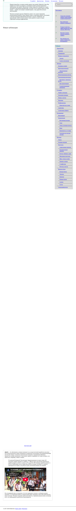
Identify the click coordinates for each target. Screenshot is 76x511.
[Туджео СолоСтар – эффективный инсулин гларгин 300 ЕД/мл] (27, 292)
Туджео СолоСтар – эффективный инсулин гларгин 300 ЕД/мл (27, 309)
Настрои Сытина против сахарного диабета (64, 34)
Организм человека (63, 95)
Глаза (61, 123)
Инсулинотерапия (64, 83)
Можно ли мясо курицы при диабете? (19, 184)
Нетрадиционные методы (64, 74)
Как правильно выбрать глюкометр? (18, 144)
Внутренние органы (65, 120)
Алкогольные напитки (65, 147)
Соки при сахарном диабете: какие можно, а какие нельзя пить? (66, 17)
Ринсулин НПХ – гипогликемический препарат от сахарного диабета (27, 225)
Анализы (60, 50)
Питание (59, 137)
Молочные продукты (65, 156)
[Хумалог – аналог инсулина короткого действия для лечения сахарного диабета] (27, 250)
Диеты (60, 139)
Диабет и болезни (62, 92)
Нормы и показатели (63, 56)
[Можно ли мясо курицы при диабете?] (27, 167)
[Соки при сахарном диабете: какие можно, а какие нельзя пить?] (57, 17)
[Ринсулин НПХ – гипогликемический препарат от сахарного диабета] (27, 208)
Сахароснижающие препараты (64, 87)
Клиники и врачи (62, 66)
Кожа (61, 128)
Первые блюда (63, 179)
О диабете (59, 90)
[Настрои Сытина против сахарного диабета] (57, 33)
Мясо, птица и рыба (65, 158)
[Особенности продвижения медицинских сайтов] (27, 87)
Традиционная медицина (64, 77)
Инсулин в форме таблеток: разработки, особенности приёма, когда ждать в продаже (25, 392)
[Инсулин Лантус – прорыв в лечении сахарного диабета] (27, 417)
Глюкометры (61, 53)
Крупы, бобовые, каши (65, 153)
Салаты (61, 182)
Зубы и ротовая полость (66, 125)
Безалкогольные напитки (64, 150)
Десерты (62, 174)
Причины (60, 100)
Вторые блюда (63, 171)
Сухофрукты (63, 164)
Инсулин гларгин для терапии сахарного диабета (23, 351)
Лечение (59, 63)
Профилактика (62, 103)
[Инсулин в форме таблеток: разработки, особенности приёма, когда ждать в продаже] (27, 375)
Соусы (61, 184)
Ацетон (61, 58)
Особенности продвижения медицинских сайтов (23, 103)
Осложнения (60, 113)
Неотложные (61, 115)
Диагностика (60, 48)
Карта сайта (18, 508)
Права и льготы (62, 97)
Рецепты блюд (61, 169)
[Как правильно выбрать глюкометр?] (27, 127)
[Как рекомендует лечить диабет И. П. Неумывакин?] (57, 39)
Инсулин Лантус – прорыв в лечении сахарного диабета (26, 433)
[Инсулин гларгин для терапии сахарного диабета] (27, 334)
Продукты (60, 144)
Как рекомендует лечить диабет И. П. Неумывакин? (65, 40)
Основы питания (62, 142)
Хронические (61, 118)
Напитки (62, 176)
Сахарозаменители (63, 187)
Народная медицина (63, 68)
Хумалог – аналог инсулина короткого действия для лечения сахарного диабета (27, 267)
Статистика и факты (63, 110)
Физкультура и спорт (65, 105)
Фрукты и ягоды (64, 166)
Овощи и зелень (64, 161)
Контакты (24, 508)
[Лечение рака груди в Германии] (27, 47)
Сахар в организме (64, 60)
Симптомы (61, 108)
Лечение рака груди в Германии (16, 63)
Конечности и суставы (65, 130)
